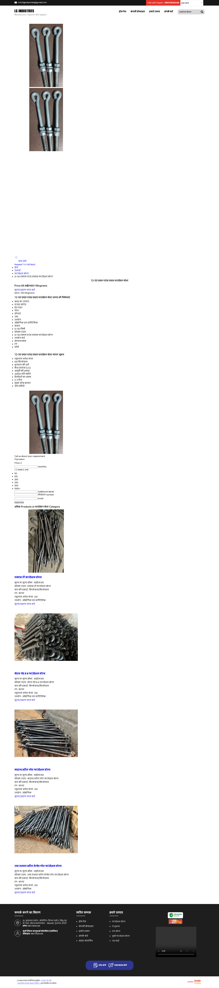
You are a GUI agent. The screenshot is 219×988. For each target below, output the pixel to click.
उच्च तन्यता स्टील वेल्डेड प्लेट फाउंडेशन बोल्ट (38, 866)
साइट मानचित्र (86, 940)
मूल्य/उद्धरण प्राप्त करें (24, 289)
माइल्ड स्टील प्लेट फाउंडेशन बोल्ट (32, 769)
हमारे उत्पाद (154, 11)
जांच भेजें (22, 261)
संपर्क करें (168, 11)
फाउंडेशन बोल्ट (21, 273)
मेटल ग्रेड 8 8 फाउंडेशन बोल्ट (29, 673)
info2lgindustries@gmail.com (32, 2)
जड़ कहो (115, 940)
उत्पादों (17, 270)
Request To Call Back (24, 264)
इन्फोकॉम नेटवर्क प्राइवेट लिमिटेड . (28, 983)
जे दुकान (116, 926)
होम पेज (122, 11)
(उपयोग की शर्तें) (46, 980)
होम (16, 267)
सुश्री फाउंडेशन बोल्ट (121, 936)
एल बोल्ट (116, 931)
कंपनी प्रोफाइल (138, 11)
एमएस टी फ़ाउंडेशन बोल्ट (28, 577)
